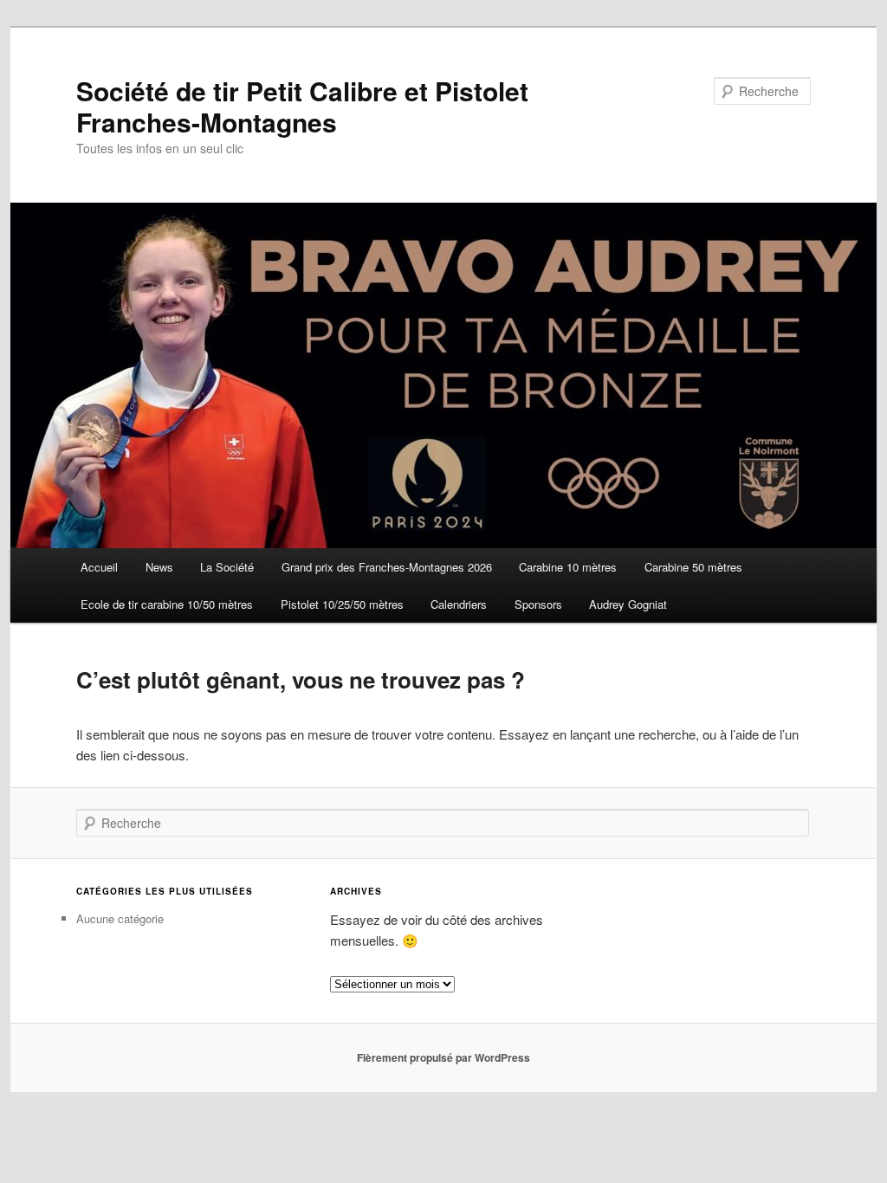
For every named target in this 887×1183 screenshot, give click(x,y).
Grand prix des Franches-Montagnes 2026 (387, 567)
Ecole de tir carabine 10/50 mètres (167, 604)
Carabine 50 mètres (693, 567)
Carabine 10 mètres (568, 567)
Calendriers (459, 604)
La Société (227, 567)
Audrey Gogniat (628, 604)
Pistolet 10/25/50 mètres (342, 604)
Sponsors (538, 604)
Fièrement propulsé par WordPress (443, 1057)
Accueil (99, 567)
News (159, 567)
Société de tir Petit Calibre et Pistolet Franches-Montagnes (302, 106)
